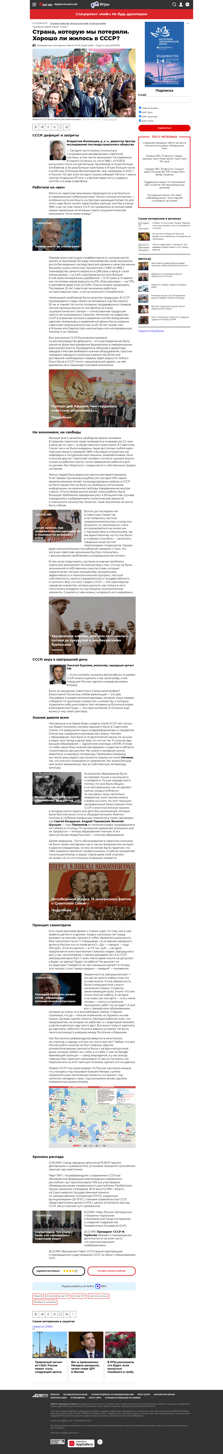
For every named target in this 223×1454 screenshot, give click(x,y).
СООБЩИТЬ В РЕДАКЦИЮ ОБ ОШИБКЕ (123, 1398)
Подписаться (164, 128)
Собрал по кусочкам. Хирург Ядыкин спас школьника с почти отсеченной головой (171, 225)
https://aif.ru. (60, 1428)
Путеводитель (78, 1398)
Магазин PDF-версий (164, 1394)
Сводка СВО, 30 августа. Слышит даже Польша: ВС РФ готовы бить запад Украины (164, 172)
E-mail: (142, 94)
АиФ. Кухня (147, 121)
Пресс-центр (143, 1394)
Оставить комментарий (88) (112, 1271)
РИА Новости (110, 119)
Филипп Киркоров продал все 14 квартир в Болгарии (168, 307)
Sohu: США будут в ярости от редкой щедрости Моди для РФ (170, 318)
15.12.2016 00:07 (39, 23)
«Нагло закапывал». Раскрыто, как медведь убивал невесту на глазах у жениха (170, 247)
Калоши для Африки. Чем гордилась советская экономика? (84, 408)
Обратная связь (58, 1398)
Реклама (54, 1394)
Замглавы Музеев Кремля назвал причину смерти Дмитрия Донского (169, 264)
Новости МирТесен (151, 331)
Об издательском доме (75, 1394)
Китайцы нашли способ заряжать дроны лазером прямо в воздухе (168, 296)
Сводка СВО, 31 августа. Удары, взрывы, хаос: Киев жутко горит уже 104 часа (164, 159)
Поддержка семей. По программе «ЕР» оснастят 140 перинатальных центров (164, 185)
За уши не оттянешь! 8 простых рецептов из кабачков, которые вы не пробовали (171, 236)
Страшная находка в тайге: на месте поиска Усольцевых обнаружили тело (164, 146)
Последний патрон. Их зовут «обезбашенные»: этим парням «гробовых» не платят (164, 198)
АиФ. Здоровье (149, 116)
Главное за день (150, 108)
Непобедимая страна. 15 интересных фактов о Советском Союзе (91, 901)
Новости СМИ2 (42, 1326)
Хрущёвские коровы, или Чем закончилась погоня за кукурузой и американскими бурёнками (89, 640)
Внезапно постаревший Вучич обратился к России (166, 275)
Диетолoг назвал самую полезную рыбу (168, 286)
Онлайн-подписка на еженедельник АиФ (112, 1394)
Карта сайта (95, 1398)
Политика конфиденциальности (64, 1433)
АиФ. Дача (147, 112)
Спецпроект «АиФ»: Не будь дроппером (111, 14)
